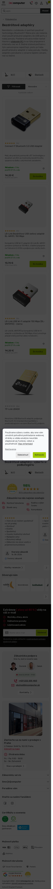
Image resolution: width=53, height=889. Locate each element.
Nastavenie (10, 449)
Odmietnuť (23, 455)
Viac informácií (25, 444)
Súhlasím (39, 455)
